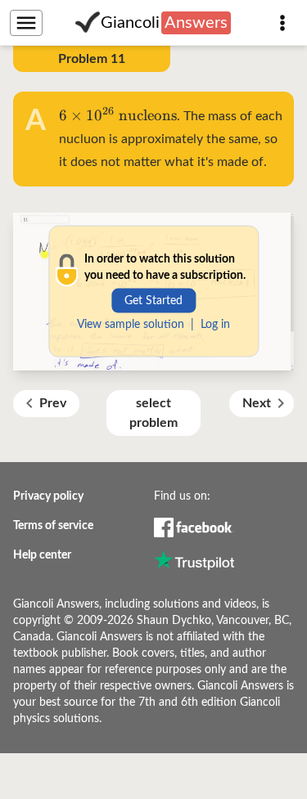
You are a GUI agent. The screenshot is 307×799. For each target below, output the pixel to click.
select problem (153, 413)
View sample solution (130, 324)
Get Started (153, 300)
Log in (215, 324)
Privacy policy (48, 496)
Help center (42, 555)
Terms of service (53, 526)
